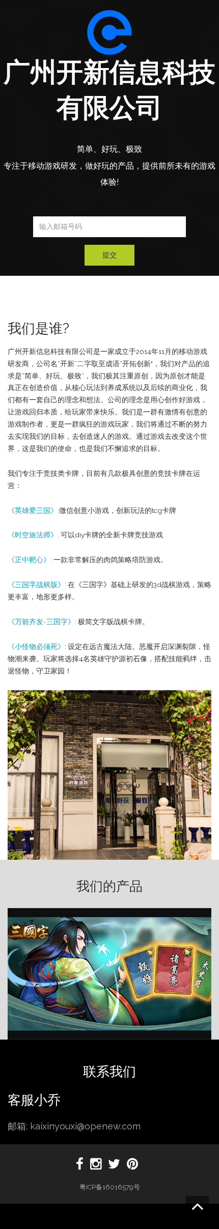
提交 (109, 255)
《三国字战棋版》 (36, 584)
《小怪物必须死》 (36, 646)
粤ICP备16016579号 (109, 1187)
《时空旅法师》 (33, 535)
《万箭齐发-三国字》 (41, 622)
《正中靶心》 (29, 560)
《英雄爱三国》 (33, 510)
